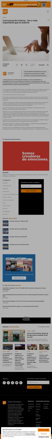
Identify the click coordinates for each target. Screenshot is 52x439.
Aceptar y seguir (43, 430)
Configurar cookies (43, 437)
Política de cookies (30, 434)
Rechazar (44, 434)
